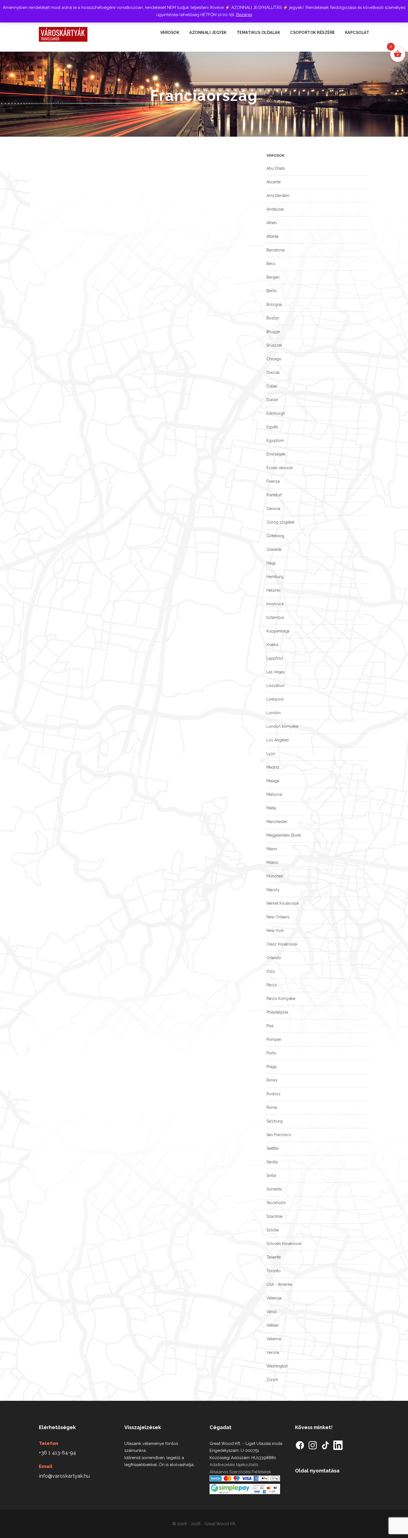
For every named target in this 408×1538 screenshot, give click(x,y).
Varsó (271, 1311)
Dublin (272, 399)
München (274, 876)
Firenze (273, 481)
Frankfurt (274, 495)
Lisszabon (275, 685)
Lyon (270, 753)
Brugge (273, 331)
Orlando (273, 958)
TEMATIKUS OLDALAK (258, 32)
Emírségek (275, 454)
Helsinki (273, 590)
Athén (271, 223)
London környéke (282, 726)
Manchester (276, 821)
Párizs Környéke (280, 998)
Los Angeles (277, 740)
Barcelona (275, 250)
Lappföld (274, 658)
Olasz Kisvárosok (281, 944)
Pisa (269, 1026)
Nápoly (272, 889)
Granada (273, 549)
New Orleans (277, 917)
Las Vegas (275, 672)
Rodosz (273, 1094)
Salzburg (274, 1121)
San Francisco (278, 1134)
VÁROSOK (170, 32)
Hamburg (274, 576)
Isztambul (275, 617)
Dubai (271, 386)
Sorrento (274, 1189)
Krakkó (272, 644)
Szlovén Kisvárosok (283, 1243)
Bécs (270, 263)
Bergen (272, 277)
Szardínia (274, 1216)
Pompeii (273, 1039)
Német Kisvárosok (282, 903)
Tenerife (273, 1257)
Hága (271, 563)
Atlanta (272, 236)
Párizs (271, 985)
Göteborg (275, 536)
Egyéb (272, 427)
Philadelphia (277, 1012)
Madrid (272, 767)
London (273, 713)
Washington (277, 1366)
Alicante (273, 182)
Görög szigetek (280, 522)
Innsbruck (275, 604)
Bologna (274, 304)
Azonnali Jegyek (208, 32)
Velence (273, 1339)
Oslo (270, 971)
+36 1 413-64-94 (57, 1453)
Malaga (272, 781)
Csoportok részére (312, 32)
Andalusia (275, 209)
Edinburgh (275, 413)
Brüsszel (274, 345)
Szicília (272, 1230)
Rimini (271, 1080)
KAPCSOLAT (357, 32)
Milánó (272, 862)
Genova (273, 508)
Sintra (271, 1175)
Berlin (271, 291)
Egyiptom (275, 440)
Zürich (272, 1379)
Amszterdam (277, 195)
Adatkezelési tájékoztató (234, 1464)
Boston (272, 318)
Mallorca (274, 794)
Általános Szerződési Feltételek (240, 1471)
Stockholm (276, 1203)
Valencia (273, 1298)
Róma (271, 1107)
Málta (271, 808)
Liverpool (275, 699)
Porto (271, 1053)
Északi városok (279, 468)
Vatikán (272, 1325)
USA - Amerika (279, 1284)
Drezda (272, 372)
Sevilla (272, 1162)
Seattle (272, 1148)
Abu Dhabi (275, 168)
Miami (271, 849)
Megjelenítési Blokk (283, 835)
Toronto (273, 1271)
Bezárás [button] (244, 14)
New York (275, 930)
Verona (272, 1352)
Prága (271, 1066)
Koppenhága (277, 631)
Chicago (273, 359)
